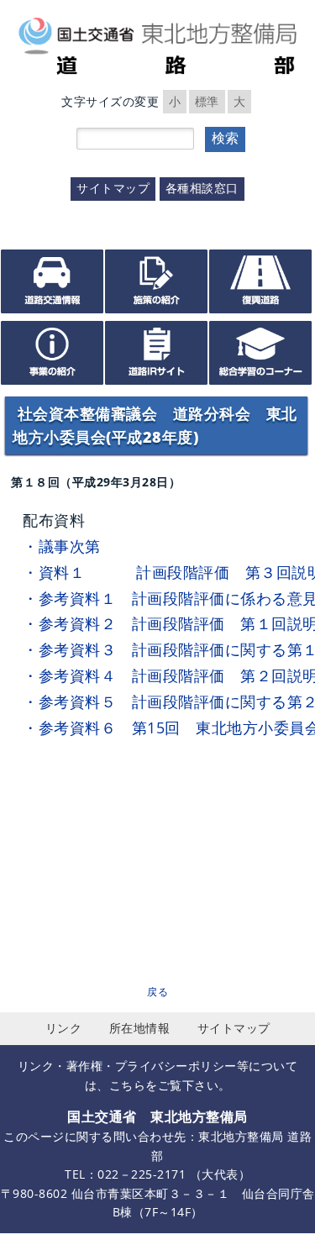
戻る (157, 992)
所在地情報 (140, 1028)
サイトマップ (113, 188)
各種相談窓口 (202, 188)
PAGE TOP (273, 1203)
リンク (63, 1028)
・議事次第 (62, 546)
